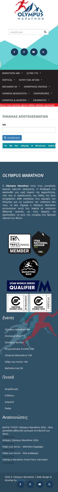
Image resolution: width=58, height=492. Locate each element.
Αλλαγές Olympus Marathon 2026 (20, 440)
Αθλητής (25, 145)
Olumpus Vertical (14, 342)
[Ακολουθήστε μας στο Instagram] (24, 52)
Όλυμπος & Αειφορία (13, 101)
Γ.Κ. (5, 145)
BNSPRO (21, 480)
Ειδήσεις (9, 395)
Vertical (6, 80)
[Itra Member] (20, 243)
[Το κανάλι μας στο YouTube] (34, 52)
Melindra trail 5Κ (14, 368)
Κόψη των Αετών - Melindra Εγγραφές (22, 446)
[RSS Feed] (43, 52)
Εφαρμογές (39, 101)
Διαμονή (9, 401)
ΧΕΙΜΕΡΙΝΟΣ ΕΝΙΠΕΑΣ (34, 87)
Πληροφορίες (40, 94)
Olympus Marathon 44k (17, 329)
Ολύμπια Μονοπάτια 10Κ (18, 355)
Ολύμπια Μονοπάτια (13, 94)
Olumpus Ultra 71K (15, 335)
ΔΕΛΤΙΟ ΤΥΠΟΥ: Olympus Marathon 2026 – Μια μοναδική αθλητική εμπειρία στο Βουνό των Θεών (27, 430)
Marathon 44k (10, 74)
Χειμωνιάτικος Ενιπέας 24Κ (19, 348)
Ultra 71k (31, 74)
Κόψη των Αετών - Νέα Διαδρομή (20, 453)
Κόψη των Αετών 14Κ (16, 361)
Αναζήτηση (13, 137)
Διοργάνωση (11, 388)
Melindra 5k (8, 87)
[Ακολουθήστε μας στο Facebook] (14, 52)
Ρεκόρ (8, 408)
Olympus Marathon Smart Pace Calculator (25, 459)
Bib (4, 124)
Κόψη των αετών (28, 80)
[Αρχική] (29, 11)
